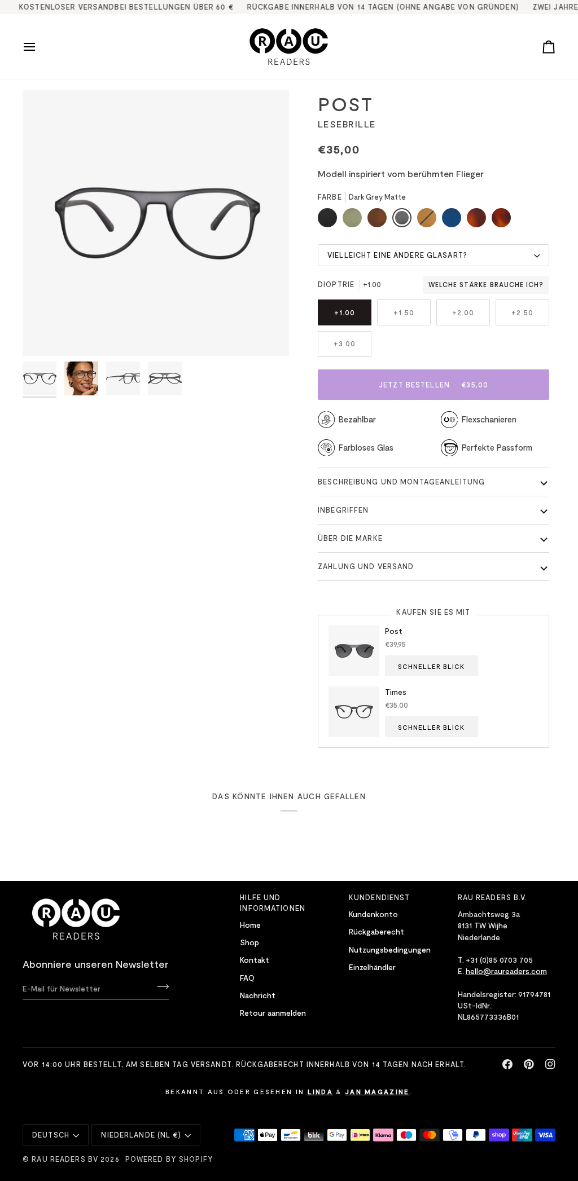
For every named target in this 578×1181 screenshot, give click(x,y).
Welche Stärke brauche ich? (486, 284)
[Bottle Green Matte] (355, 220)
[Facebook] (507, 1064)
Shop (249, 942)
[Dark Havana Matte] (479, 220)
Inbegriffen (343, 509)
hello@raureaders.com (506, 971)
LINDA (321, 1091)
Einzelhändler (372, 967)
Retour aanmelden (273, 1012)
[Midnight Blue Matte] (454, 220)
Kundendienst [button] (379, 897)
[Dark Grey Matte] (404, 220)
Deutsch (50, 1134)
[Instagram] (550, 1064)
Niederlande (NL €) (141, 1134)
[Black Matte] (330, 220)
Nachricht (257, 995)
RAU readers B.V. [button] (493, 897)
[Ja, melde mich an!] (159, 987)
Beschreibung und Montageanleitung (401, 481)
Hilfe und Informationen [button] (272, 903)
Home (250, 924)
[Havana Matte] (501, 220)
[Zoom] (44, 335)
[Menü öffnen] (39, 46)
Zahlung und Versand (366, 566)
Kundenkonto (373, 914)
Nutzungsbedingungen (390, 949)
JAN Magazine (377, 1091)
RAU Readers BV (65, 1159)
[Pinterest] (529, 1064)
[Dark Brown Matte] (379, 220)
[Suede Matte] (429, 220)
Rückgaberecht (376, 931)
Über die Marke (350, 538)
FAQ (247, 977)
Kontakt (254, 959)
